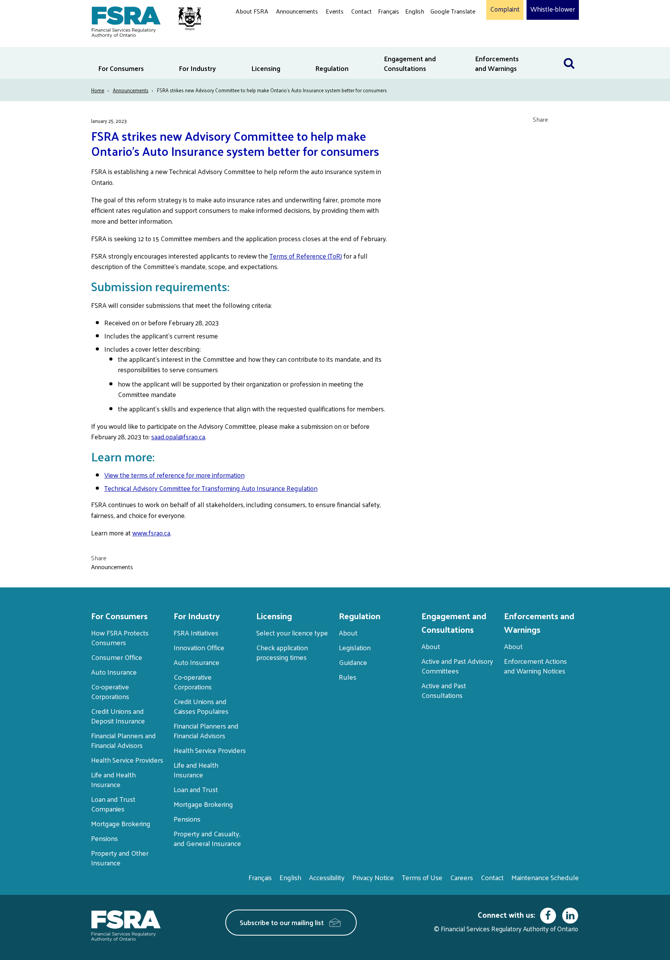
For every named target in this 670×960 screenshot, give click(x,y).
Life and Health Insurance (113, 779)
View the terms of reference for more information (174, 475)
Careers (461, 877)
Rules (347, 677)
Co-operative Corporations (110, 691)
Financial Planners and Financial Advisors (123, 740)
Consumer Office (116, 657)
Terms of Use (422, 877)
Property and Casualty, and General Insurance (207, 838)
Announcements (297, 11)
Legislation (355, 647)
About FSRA (252, 11)
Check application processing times (282, 652)
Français (388, 11)
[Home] (142, 20)
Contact (361, 11)
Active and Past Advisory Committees (457, 665)
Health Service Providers (127, 760)
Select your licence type (292, 632)
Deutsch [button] (443, 29)
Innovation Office (199, 647)
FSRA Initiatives (196, 632)
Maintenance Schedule (545, 877)
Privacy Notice (373, 877)
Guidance (353, 662)
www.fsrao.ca (151, 533)
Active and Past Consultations (443, 690)
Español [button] (442, 40)
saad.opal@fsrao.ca (178, 436)
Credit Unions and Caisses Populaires (201, 706)
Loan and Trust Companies (113, 803)
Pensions (104, 838)
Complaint (505, 9)
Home (97, 90)
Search (569, 52)
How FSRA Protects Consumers (120, 637)
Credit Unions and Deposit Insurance (118, 715)
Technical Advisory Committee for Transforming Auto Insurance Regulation (211, 488)
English (414, 11)
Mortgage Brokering (120, 823)
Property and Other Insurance (120, 857)
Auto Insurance (114, 672)
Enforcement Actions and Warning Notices (535, 665)
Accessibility (327, 877)
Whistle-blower (552, 9)
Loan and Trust (196, 789)
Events (335, 11)
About (348, 632)
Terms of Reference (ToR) (305, 256)
